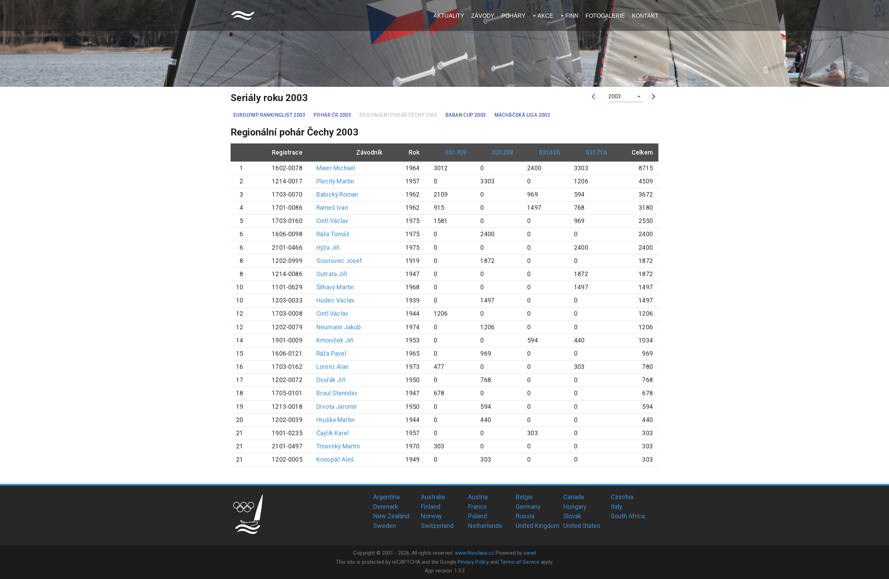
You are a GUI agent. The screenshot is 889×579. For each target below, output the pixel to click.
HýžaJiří (328, 247)
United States (581, 525)
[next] (653, 96)
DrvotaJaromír (336, 406)
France (477, 506)
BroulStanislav (337, 393)
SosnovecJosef (339, 260)
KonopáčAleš (335, 459)
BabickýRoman (337, 194)
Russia (525, 516)
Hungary (575, 506)
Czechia (622, 497)
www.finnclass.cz (474, 553)
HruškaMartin (335, 419)
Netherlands (485, 525)
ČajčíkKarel (332, 433)
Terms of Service (519, 562)
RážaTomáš (332, 234)
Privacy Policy (473, 562)
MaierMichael (335, 168)
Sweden (384, 525)
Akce (545, 16)
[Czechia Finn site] (243, 15)
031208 (502, 152)
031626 (549, 152)
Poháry (513, 16)
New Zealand (391, 516)
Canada (573, 497)
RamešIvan (332, 207)
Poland (477, 516)
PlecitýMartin (335, 181)
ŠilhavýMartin (335, 287)
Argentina (386, 497)
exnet (530, 553)
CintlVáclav (332, 220)
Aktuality (448, 16)
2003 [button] (614, 96)
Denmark (385, 506)
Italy (616, 506)
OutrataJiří (331, 274)
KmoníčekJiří (335, 340)
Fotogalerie (605, 16)
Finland (430, 506)
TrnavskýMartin (338, 446)
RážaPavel (331, 353)
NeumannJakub (338, 327)
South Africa (628, 516)
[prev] (595, 96)
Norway (431, 516)
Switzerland (437, 525)
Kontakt (645, 16)
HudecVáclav (335, 300)
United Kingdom (537, 525)
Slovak (572, 516)
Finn (572, 16)
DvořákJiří (331, 380)
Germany (528, 506)
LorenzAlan (332, 366)
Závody (483, 16)
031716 (596, 152)
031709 (455, 152)
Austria (478, 497)
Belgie (524, 497)
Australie (433, 497)
